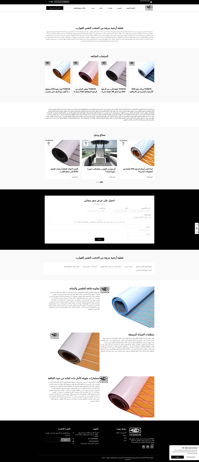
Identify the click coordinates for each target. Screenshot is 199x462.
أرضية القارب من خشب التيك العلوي (111, 266)
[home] (149, 7)
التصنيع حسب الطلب (121, 432)
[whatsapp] (197, 228)
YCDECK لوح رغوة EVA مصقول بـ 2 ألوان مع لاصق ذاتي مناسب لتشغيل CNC (57, 90)
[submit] (68, 1)
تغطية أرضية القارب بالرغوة (144, 266)
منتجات (110, 8)
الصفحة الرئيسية (130, 8)
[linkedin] (143, 446)
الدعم (124, 440)
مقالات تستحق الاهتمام (79, 8)
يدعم (93, 8)
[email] (197, 232)
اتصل (100, 8)
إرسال (99, 239)
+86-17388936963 (93, 438)
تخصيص (119, 8)
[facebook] (152, 446)
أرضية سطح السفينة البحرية (144, 270)
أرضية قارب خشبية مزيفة (90, 266)
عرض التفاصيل (141, 74)
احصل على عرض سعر (54, 8)
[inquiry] (197, 225)
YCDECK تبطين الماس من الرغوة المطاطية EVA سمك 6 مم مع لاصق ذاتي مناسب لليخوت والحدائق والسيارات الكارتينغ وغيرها (85, 90)
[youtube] (147, 446)
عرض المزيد (149, 177)
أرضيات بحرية (129, 266)
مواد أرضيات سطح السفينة (71, 266)
